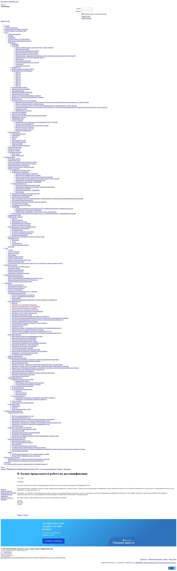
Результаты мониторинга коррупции (23, 374)
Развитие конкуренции (19, 114)
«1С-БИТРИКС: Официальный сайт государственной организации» (154, 562)
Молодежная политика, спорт (21, 409)
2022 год (18, 77)
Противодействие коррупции (17, 358)
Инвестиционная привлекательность (19, 41)
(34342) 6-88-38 (8, 552)
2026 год (18, 84)
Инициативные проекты (19, 87)
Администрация (9, 157)
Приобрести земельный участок (22, 315)
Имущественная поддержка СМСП (23, 69)
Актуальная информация (48, 469)
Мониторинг (19, 59)
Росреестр (18, 391)
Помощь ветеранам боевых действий (16, 29)
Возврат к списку (22, 515)
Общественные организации (21, 145)
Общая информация (14, 34)
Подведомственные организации (18, 165)
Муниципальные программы (21, 89)
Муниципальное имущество (17, 293)
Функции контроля (18, 388)
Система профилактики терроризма (26, 173)
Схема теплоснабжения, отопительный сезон (26, 349)
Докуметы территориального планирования (26, 306)
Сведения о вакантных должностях (23, 232)
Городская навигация (14, 152)
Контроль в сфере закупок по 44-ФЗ (26, 54)
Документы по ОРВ (18, 431)
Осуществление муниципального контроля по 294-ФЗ (29, 447)
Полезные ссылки (21, 109)
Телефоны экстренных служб (21, 170)
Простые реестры (17, 426)
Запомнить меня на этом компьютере (95, 14)
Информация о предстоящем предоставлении (29, 383)
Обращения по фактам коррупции (19, 273)
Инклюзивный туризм (19, 140)
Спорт (14, 139)
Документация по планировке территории (25, 310)
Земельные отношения (15, 378)
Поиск (166, 559)
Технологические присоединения (22, 348)
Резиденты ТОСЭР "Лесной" (24, 127)
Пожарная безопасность (19, 183)
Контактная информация (23, 130)
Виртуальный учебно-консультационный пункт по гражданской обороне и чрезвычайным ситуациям (44, 213)
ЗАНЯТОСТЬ (16, 67)
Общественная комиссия (16, 276)
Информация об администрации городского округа (23, 469)
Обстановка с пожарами (23, 188)
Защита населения (14, 168)
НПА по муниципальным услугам (22, 416)
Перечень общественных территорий (20, 281)
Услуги (14, 241)
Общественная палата (15, 147)
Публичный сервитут (18, 396)
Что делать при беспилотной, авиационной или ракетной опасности (26, 464)
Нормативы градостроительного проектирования (27, 311)
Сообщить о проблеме (53, 541)
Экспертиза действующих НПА (22, 434)
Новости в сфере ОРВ (19, 437)
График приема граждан (15, 256)
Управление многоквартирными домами (24, 341)
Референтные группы (18, 117)
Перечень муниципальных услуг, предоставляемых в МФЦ (30, 454)
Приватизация (16, 298)
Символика (11, 37)
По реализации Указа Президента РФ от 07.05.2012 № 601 (26, 237)
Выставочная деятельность (20, 245)
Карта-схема (16, 154)
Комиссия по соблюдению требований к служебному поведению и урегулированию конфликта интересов (45, 368)
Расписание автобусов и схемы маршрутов (25, 344)
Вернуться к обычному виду (10, 1)
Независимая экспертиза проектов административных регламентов (33, 419)
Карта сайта (172, 559)
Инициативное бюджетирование (22, 71)
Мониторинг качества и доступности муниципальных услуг (31, 421)
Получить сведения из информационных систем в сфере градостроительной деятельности (40, 318)
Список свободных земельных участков (28, 384)
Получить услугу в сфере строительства (24, 313)
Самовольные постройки (20, 324)
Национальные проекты (12, 457)
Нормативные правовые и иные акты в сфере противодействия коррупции (35, 359)
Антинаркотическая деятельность (22, 200)
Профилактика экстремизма (20, 197)
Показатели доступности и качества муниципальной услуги (31, 424)
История (10, 36)
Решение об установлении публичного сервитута (31, 399)
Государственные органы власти (22, 389)
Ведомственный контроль (16, 288)
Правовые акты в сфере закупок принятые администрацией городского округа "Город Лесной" (45, 56)
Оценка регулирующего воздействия (19, 427)
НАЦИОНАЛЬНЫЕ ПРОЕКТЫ (22, 92)
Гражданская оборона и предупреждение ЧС (26, 193)
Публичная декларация (19, 112)
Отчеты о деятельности (15, 258)
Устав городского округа (16, 285)
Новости (14, 218)
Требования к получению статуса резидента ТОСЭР (31, 125)
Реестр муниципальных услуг (21, 417)
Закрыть (3, 5)
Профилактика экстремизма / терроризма (28, 210)
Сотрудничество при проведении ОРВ (24, 429)
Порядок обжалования (15, 356)
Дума (6, 248)
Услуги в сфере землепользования (22, 386)
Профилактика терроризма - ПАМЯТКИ (28, 182)
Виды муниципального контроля (22, 442)
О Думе (10, 250)
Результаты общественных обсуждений (24, 446)
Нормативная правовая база (20, 228)
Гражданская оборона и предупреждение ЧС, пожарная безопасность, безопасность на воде (44, 208)
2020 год (18, 74)
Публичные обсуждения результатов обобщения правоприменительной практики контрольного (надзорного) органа (48, 449)
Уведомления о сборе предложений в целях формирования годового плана (35, 436)
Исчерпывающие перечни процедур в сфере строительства (30, 316)
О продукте (143, 559)
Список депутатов (14, 251)
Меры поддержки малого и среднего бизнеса (29, 104)
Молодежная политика (19, 142)
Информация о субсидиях (23, 110)
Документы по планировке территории (24, 305)
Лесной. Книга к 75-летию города (19, 39)
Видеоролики (19, 192)
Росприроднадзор (21, 394)
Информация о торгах (22, 381)
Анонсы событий (17, 220)
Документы (15, 240)
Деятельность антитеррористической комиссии (30, 180)
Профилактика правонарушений (22, 195)
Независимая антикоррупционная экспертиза (26, 361)
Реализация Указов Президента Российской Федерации (29, 115)
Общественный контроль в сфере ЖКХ (24, 338)
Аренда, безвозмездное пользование (23, 296)
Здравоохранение (17, 144)
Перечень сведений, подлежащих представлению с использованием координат (37, 328)
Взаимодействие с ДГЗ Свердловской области (30, 57)
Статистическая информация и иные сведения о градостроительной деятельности (37, 319)
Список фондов (17, 243)
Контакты (11, 246)
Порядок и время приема (16, 270)
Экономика (11, 42)
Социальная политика (19, 134)
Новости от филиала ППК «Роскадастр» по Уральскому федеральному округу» (37, 333)
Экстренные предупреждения (21, 205)
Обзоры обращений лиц (15, 271)
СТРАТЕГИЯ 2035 (18, 119)
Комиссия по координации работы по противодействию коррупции (33, 373)
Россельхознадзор (21, 393)
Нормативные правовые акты (17, 286)
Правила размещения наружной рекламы (25, 321)
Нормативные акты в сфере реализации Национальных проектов (28, 459)
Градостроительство (14, 301)
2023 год (18, 79)
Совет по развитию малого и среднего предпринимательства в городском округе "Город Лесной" (46, 105)
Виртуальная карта (18, 155)
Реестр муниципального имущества (23, 295)
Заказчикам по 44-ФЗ (22, 49)
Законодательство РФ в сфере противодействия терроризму (34, 177)
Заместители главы (14, 160)
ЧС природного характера (20, 203)
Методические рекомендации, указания (27, 175)
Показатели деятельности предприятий (24, 346)
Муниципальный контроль (16, 439)
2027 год (18, 85)
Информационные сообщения (21, 223)
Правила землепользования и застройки (24, 308)
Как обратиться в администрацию (19, 266)
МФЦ (10, 452)
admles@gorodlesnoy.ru (7, 555)
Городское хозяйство (14, 334)
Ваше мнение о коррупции (20, 376)
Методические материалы (20, 363)
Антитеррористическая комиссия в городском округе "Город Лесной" (37, 178)
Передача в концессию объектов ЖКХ (24, 339)
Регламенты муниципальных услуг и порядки (22, 291)
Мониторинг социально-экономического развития (28, 97)
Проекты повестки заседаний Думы (19, 260)
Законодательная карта (155, 559)
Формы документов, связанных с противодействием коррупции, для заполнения (37, 364)
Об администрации (14, 159)
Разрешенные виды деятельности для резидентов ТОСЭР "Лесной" (36, 122)
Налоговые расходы (18, 90)
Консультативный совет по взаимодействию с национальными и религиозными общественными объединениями (47, 198)
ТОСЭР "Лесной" (17, 120)
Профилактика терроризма (20, 172)
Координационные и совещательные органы (22, 163)
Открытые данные (14, 150)
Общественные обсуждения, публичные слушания (28, 329)
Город (6, 32)
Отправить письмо (14, 268)
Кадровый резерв (17, 230)
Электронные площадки (23, 61)
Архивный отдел (13, 238)
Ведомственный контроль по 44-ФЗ (26, 52)
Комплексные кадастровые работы (23, 402)
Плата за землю (16, 401)
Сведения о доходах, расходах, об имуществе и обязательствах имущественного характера (40, 366)
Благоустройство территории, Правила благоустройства (29, 323)
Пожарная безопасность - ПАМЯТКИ (27, 190)
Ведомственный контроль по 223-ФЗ (27, 62)
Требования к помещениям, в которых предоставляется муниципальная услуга (36, 422)
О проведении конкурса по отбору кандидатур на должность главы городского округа (35, 263)
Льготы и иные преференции (24, 124)
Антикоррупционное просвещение (23, 371)
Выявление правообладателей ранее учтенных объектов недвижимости (34, 300)
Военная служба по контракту (21, 225)
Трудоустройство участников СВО (15, 31)
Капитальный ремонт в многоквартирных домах (27, 336)
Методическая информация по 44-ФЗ (27, 51)
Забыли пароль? (86, 18)
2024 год (18, 81)
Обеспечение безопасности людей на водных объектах (29, 202)
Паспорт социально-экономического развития (26, 95)
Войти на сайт (5, 21)
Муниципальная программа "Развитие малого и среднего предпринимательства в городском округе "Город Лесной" (52, 102)
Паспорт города (17, 99)
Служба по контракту (11, 27)
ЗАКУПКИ (15, 46)
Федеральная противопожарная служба (27, 185)
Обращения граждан (10, 265)
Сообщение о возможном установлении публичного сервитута (35, 397)
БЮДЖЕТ (15, 44)
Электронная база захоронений (21, 354)
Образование (16, 135)
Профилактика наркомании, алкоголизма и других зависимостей (35, 212)
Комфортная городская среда (13, 275)
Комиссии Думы (13, 253)
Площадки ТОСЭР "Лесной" (24, 129)
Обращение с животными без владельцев (25, 353)
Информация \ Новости (15, 217)
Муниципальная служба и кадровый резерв (21, 227)
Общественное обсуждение (20, 94)
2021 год (18, 76)
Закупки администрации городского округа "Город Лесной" (34, 47)
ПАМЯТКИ (15, 207)
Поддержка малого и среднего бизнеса (24, 100)
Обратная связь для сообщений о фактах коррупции (28, 369)
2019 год (18, 72)
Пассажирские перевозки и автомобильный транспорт (29, 343)
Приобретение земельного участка (23, 379)
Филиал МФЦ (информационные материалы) (26, 456)
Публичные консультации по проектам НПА (26, 432)
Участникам (19, 64)
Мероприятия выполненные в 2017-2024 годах (23, 280)
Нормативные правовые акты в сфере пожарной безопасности (35, 187)
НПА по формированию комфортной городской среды (25, 278)
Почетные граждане (14, 149)
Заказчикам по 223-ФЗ (22, 66)
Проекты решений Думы (16, 261)
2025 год (18, 82)
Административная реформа (13, 411)
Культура (14, 137)
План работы (12, 255)
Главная (6, 26)
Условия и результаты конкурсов (22, 233)
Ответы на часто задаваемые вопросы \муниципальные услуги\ (32, 331)
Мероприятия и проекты (19, 222)
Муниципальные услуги (16, 412)
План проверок (16, 444)
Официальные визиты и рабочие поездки (21, 167)
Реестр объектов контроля (20, 451)
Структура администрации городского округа (22, 162)
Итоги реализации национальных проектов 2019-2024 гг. (26, 461)
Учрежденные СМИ (14, 215)
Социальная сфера (14, 132)
